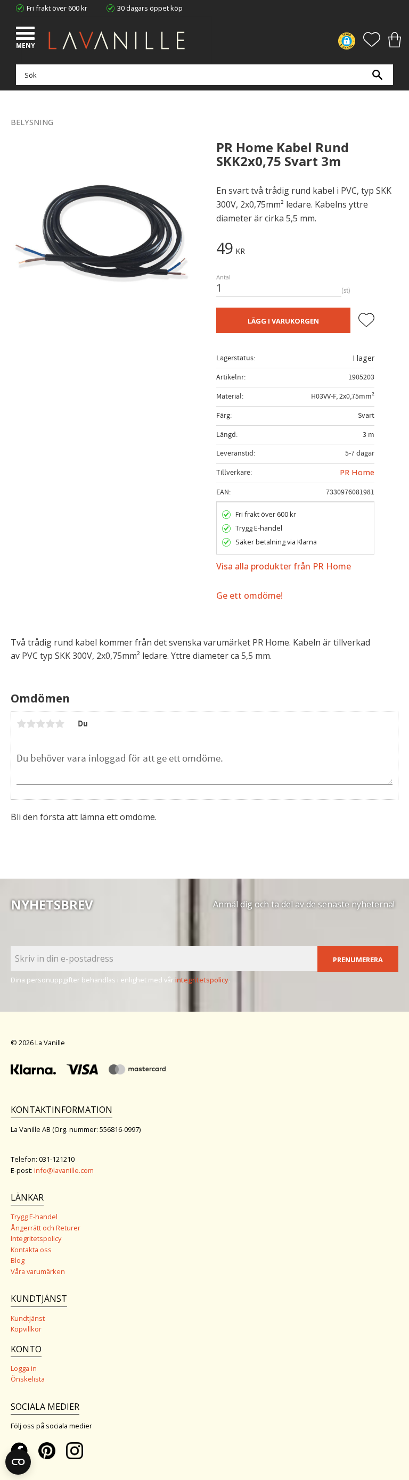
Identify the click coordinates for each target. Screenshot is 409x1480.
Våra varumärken (38, 1271)
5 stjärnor (59, 724)
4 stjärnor (50, 724)
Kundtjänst (28, 1318)
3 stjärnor (40, 724)
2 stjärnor (31, 724)
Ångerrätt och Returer (45, 1228)
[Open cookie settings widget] (18, 1462)
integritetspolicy (201, 980)
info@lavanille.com (64, 1170)
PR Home (357, 472)
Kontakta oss (31, 1249)
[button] (26, 34)
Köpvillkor (26, 1329)
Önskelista (28, 1379)
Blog (17, 1260)
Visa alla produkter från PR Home (283, 566)
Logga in (24, 1368)
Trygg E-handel (34, 1216)
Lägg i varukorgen (283, 321)
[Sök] (377, 74)
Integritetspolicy (36, 1238)
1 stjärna (21, 724)
